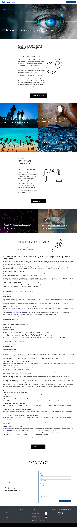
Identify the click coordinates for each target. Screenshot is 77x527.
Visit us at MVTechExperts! (28, 437)
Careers (50, 2)
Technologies (40, 2)
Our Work (33, 2)
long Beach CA (22, 512)
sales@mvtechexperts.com (13, 490)
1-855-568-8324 (71, 2)
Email (41, 478)
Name (41, 473)
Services (28, 2)
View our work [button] (37, 201)
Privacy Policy (9, 515)
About (23, 2)
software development (15, 312)
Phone (41, 488)
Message (41, 494)
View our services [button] (37, 95)
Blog (46, 2)
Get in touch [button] (37, 446)
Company (41, 483)
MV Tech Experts (7, 428)
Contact (56, 2)
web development (36, 303)
